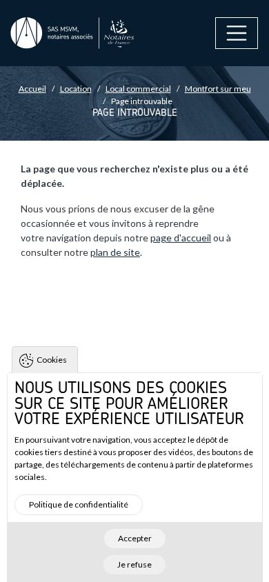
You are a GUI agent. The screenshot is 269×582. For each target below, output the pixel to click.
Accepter (135, 538)
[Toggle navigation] (236, 33)
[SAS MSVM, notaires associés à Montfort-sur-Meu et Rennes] (72, 33)
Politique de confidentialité (78, 504)
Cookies (52, 359)
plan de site (115, 252)
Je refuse (134, 564)
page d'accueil (180, 237)
